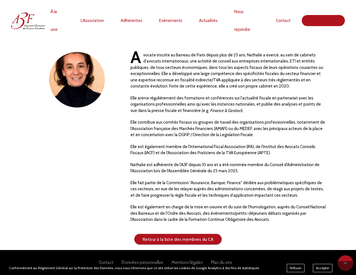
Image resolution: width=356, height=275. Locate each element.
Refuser (295, 268)
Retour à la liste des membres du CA (178, 239)
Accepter (322, 268)
